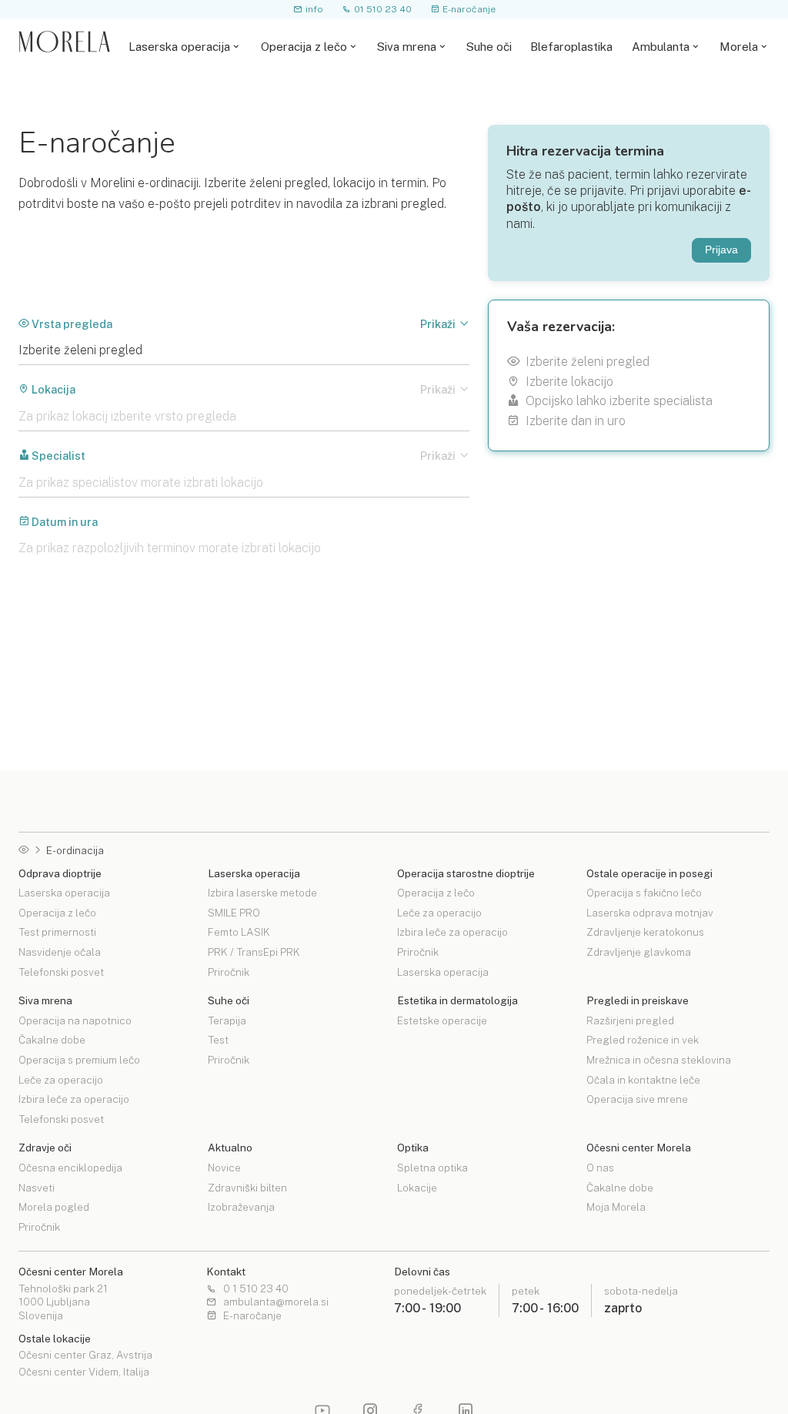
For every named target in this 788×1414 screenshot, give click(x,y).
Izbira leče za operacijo (452, 932)
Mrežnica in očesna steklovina (658, 1060)
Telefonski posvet (61, 972)
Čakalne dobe (51, 1040)
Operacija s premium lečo (79, 1060)
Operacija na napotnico (75, 1021)
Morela (739, 46)
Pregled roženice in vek (642, 1040)
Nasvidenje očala (59, 952)
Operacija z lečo (304, 46)
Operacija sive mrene (637, 1099)
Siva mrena (406, 46)
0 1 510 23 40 (256, 1289)
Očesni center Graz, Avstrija (85, 1355)
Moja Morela (616, 1207)
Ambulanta (661, 46)
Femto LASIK (239, 932)
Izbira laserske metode (262, 893)
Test (218, 1040)
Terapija (227, 1021)
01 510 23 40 (383, 9)
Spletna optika (432, 1168)
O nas (600, 1168)
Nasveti (36, 1187)
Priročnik (228, 972)
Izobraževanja (241, 1207)
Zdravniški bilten (247, 1187)
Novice (224, 1168)
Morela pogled (53, 1207)
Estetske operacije (442, 1021)
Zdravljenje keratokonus (645, 932)
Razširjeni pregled (630, 1021)
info (314, 9)
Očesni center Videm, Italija (83, 1372)
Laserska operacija (179, 46)
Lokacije (417, 1187)
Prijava (721, 250)
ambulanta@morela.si (276, 1302)
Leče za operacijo (439, 912)
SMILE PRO (234, 912)
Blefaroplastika (571, 46)
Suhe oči (489, 46)
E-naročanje (469, 9)
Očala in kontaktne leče (643, 1080)
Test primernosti (57, 932)
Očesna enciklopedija (70, 1168)
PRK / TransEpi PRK (254, 952)
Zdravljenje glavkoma (638, 952)
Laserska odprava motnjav (649, 912)
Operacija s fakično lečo (644, 893)
